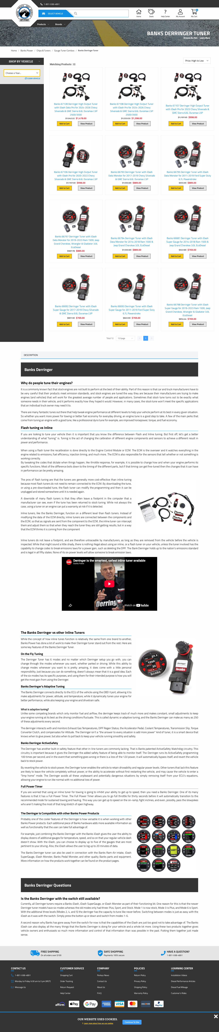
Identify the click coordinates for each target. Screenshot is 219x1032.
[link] (14, 50)
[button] (48, 13)
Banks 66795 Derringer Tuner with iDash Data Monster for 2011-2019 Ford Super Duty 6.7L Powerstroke (187, 175)
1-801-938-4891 (52, 4)
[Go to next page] (151, 338)
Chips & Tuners (44, 50)
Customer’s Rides (179, 993)
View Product (86, 123)
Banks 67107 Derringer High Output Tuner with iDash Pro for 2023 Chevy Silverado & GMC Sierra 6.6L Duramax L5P (187, 109)
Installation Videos (179, 975)
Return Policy (140, 975)
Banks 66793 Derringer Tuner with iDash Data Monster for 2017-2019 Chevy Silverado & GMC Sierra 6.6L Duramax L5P (131, 175)
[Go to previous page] (139, 338)
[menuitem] (43, 23)
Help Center (65, 993)
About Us (101, 987)
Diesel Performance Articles (183, 981)
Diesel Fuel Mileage (179, 987)
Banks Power (27, 50)
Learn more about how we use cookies (98, 1023)
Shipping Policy (140, 987)
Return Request (67, 987)
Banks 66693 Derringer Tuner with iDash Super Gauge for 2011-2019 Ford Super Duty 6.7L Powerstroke (132, 309)
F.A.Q (99, 993)
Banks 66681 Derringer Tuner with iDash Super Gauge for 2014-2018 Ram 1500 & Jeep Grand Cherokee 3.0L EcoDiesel (187, 241)
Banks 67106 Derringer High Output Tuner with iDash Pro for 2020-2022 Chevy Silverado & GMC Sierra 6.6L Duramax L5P (76, 175)
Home (14, 50)
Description (31, 355)
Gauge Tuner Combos (64, 50)
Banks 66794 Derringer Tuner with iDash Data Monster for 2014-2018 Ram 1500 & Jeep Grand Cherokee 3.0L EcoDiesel (131, 241)
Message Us (20, 987)
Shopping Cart (66, 975)
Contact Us (102, 981)
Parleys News (103, 975)
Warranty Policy (141, 993)
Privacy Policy (140, 981)
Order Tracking (66, 981)
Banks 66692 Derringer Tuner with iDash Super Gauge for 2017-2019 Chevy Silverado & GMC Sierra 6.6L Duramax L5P (76, 309)
